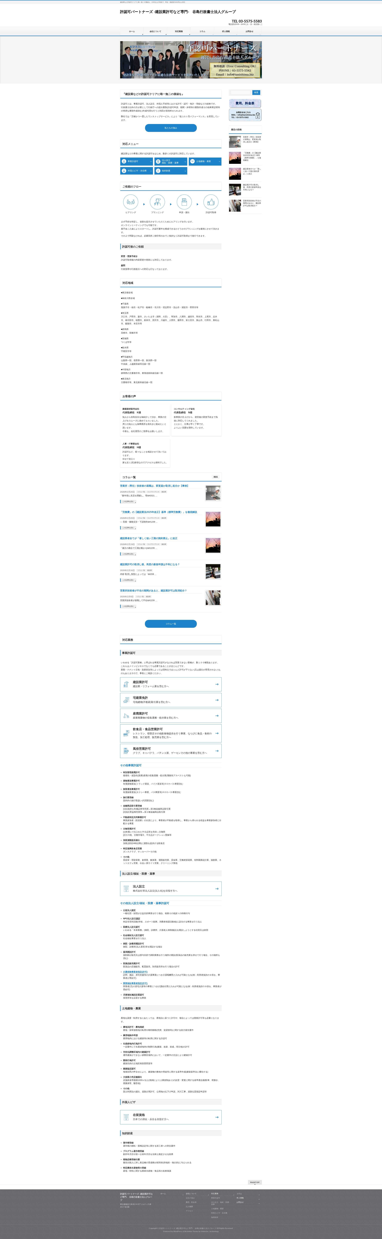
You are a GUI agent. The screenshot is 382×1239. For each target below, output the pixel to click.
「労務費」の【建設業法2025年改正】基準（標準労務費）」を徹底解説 (158, 512)
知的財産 (166, 170)
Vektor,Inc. (205, 1231)
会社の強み (190, 1198)
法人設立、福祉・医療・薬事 (221, 1203)
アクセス (189, 1211)
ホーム (163, 1193)
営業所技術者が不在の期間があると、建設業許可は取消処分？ (153, 590)
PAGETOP (255, 1182)
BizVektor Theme (191, 1231)
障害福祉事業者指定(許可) (135, 983)
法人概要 (189, 1206)
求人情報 (240, 1198)
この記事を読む (128, 501)
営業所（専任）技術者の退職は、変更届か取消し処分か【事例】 (154, 486)
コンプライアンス (153, 492)
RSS (216, 477)
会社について (191, 1193)
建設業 (164, 492)
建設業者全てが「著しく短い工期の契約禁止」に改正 (148, 538)
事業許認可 (133, 161)
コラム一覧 (141, 492)
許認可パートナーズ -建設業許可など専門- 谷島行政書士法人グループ (178, 12)
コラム (239, 1193)
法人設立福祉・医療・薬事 (170, 161)
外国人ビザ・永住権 (137, 170)
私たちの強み (171, 128)
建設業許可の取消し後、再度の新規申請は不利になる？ (150, 564)
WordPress (177, 1231)
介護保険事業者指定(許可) (135, 972)
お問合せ (240, 1202)
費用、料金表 (191, 1202)
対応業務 (214, 1193)
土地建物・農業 (203, 161)
